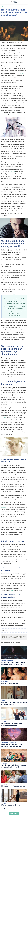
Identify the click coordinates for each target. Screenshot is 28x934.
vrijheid (11, 590)
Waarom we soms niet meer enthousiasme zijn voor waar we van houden (13, 807)
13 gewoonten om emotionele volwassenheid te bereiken (12, 745)
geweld (3, 417)
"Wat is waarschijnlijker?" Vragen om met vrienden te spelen (13, 766)
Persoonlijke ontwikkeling (8, 742)
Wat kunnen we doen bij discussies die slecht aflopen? (14, 703)
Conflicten (4, 700)
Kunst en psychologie (7, 681)
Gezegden (4, 763)
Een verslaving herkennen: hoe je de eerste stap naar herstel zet (13, 663)
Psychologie (4, 6)
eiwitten (3, 507)
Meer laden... (14, 813)
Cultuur (3, 721)
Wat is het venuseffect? (10, 683)
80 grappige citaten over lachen (13, 786)
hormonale (21, 73)
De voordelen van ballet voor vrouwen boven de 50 (11, 724)
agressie (12, 171)
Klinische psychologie (7, 660)
